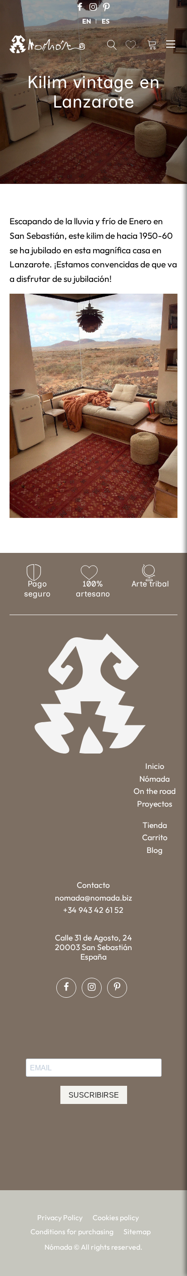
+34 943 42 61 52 (93, 910)
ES (105, 21)
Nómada (154, 778)
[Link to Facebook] (80, 7)
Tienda (155, 825)
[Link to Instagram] (93, 7)
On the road (154, 791)
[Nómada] (47, 44)
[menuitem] (87, 21)
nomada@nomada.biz (93, 897)
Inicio (154, 766)
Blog (154, 850)
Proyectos (154, 803)
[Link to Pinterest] (106, 7)
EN (86, 21)
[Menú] (171, 43)
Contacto (93, 885)
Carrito (154, 837)
